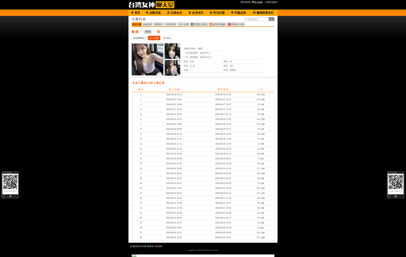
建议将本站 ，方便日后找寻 (259, 2)
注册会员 (176, 12)
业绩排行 (158, 24)
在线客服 (158, 246)
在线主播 (136, 24)
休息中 (148, 32)
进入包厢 (154, 38)
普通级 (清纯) (200, 24)
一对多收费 (170, 24)
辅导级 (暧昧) (219, 24)
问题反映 (240, 12)
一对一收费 (183, 24)
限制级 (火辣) (237, 24)
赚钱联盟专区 (265, 12)
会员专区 (197, 12)
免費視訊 (140, 38)
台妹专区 (147, 24)
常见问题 (219, 12)
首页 (137, 12)
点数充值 (155, 12)
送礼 (168, 38)
